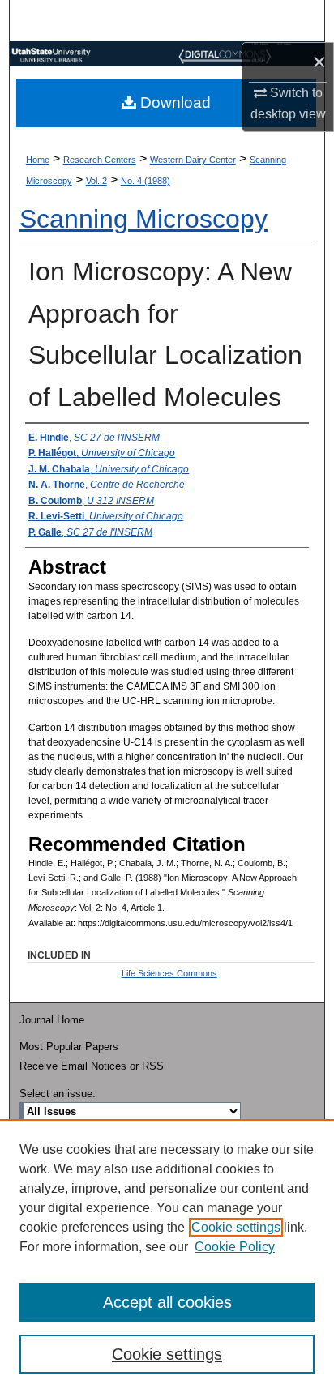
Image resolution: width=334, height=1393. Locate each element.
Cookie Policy (235, 1247)
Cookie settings (235, 1227)
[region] (167, 1256)
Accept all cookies (167, 1302)
